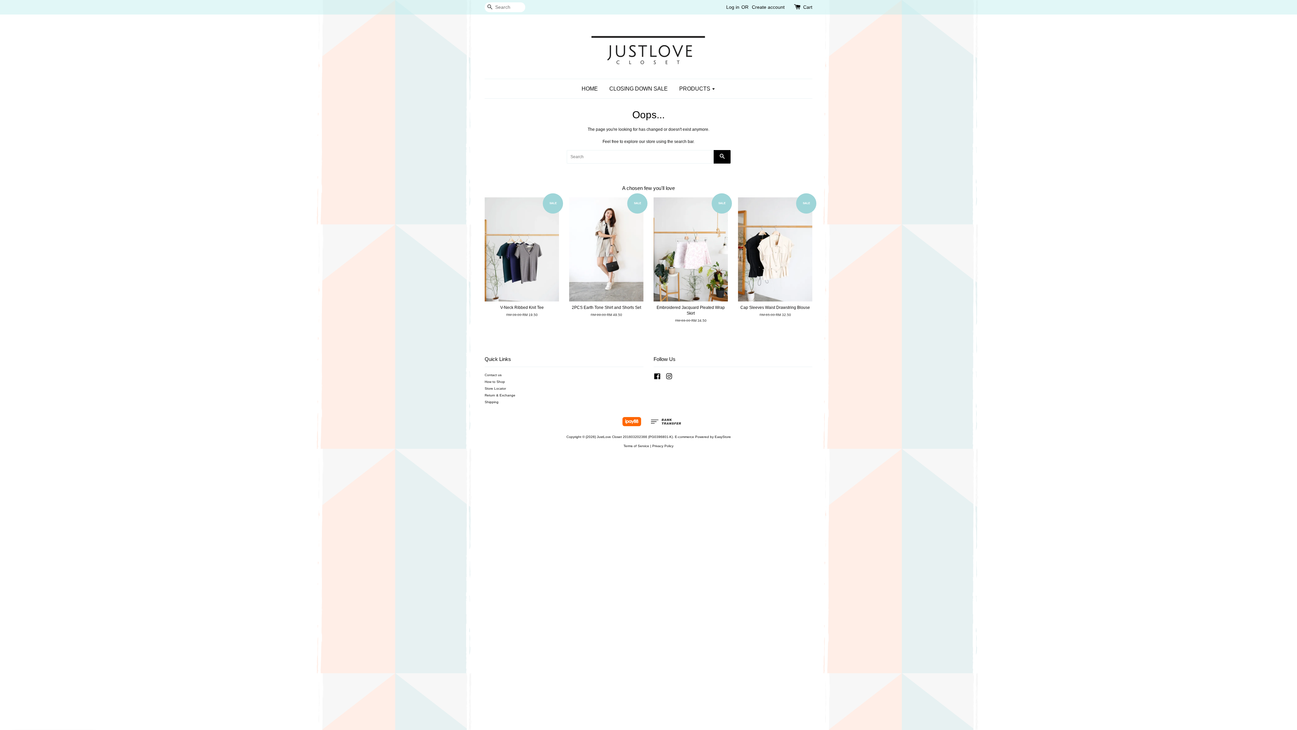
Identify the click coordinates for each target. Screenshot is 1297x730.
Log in (732, 7)
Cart (807, 7)
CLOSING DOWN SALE (638, 89)
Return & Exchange (500, 395)
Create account (768, 7)
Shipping (492, 402)
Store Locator (495, 388)
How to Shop (495, 382)
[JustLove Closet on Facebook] (657, 378)
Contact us (493, 375)
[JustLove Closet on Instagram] (669, 378)
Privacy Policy (662, 446)
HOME (590, 89)
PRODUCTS (695, 89)
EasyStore (723, 437)
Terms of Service (636, 446)
